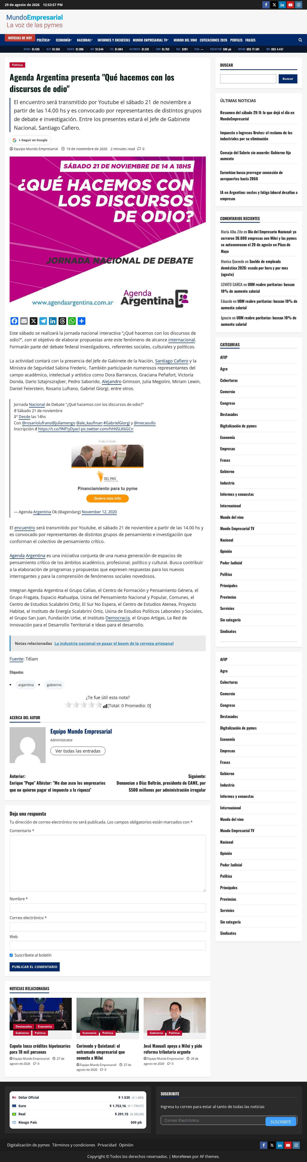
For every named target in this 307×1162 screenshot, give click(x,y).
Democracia (118, 618)
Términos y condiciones (73, 1145)
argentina (26, 685)
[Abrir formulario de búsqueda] (300, 40)
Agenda (17, 555)
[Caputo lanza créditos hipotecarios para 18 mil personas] (41, 1018)
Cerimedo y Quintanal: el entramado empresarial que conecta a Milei (101, 1052)
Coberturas (229, 380)
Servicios (227, 608)
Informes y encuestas (114, 39)
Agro (224, 369)
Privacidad (107, 1145)
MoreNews (181, 1156)
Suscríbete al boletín (33, 955)
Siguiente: (161, 783)
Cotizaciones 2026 (213, 39)
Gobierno (22, 1033)
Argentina (42, 511)
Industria (227, 483)
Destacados (24, 1026)
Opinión (226, 551)
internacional (181, 340)
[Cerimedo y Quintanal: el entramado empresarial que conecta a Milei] (108, 1018)
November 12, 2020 (99, 511)
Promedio (135, 705)
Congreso (227, 403)
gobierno (54, 685)
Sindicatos (228, 631)
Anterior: (58, 783)
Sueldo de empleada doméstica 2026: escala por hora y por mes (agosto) (254, 267)
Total (114, 705)
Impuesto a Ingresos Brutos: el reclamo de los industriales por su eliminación (256, 136)
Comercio (227, 391)
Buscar (226, 65)
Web (14, 936)
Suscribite (281, 1122)
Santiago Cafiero (171, 361)
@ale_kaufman (89, 423)
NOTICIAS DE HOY (20, 37)
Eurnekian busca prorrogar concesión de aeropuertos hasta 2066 (251, 175)
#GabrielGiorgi (116, 423)
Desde (24, 416)
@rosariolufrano (37, 423)
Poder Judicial (231, 563)
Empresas (227, 448)
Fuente (16, 659)
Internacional (230, 505)
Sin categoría (230, 620)
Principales (228, 585)
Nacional (84, 39)
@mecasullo (145, 423)
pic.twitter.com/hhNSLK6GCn (107, 429)
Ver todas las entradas (77, 751)
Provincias (228, 597)
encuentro (24, 528)
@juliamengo (63, 423)
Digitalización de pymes (238, 426)
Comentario (22, 830)
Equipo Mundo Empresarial (36, 148)
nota (123, 697)
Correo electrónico (28, 917)
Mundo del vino (185, 39)
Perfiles (236, 39)
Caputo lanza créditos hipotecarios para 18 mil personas (40, 1049)
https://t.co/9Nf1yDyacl (59, 429)
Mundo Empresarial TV (150, 39)
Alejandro (111, 381)
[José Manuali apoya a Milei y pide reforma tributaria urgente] (175, 1018)
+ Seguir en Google (33, 140)
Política (43, 39)
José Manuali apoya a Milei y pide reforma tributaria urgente (173, 1049)
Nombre (19, 898)
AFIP (223, 357)
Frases (250, 39)
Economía (63, 39)
